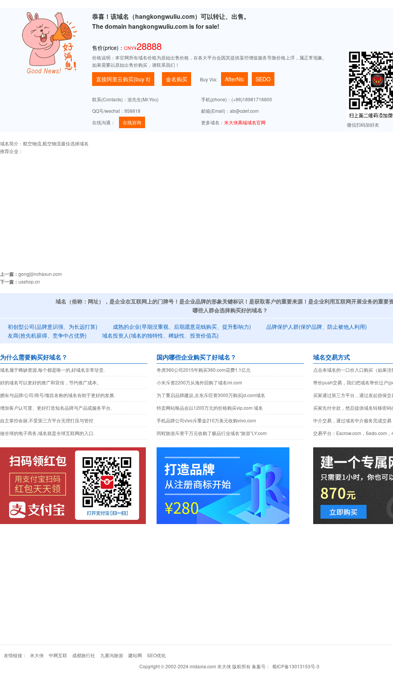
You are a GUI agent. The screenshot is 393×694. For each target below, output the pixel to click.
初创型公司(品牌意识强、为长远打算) (52, 326)
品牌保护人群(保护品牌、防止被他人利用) (316, 326)
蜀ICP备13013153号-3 (295, 666)
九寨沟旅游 (111, 655)
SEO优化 (156, 655)
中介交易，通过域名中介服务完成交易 (352, 420)
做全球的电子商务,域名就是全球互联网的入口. (47, 433)
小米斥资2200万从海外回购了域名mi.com (199, 382)
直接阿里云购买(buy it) (123, 79)
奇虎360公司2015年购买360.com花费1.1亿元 (204, 369)
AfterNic (234, 79)
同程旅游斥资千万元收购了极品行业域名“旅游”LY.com (212, 433)
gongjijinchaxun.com (40, 273)
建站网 (135, 655)
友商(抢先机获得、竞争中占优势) (47, 335)
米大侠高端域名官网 (245, 122)
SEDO (263, 79)
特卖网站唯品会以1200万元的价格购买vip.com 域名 (210, 407)
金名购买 (176, 79)
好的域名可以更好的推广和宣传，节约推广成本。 (50, 382)
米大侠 (37, 655)
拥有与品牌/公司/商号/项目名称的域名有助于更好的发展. (57, 395)
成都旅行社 (83, 655)
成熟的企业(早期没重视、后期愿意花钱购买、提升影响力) (182, 326)
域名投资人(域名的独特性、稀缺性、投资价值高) (160, 335)
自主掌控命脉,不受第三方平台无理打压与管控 (46, 420)
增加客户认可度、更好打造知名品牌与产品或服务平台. (56, 407)
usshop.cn (29, 281)
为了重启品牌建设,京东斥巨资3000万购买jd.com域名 (211, 395)
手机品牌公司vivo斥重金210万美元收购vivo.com (206, 420)
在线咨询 (132, 122)
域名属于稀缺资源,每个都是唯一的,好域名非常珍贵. (52, 369)
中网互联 (58, 655)
